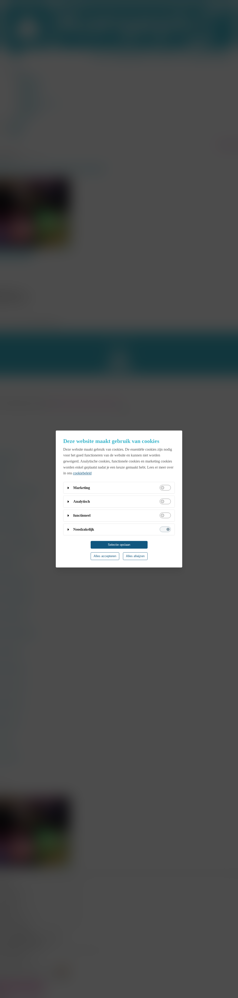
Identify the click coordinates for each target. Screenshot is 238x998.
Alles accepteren (105, 556)
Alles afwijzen (135, 556)
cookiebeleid (82, 473)
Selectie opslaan (119, 545)
